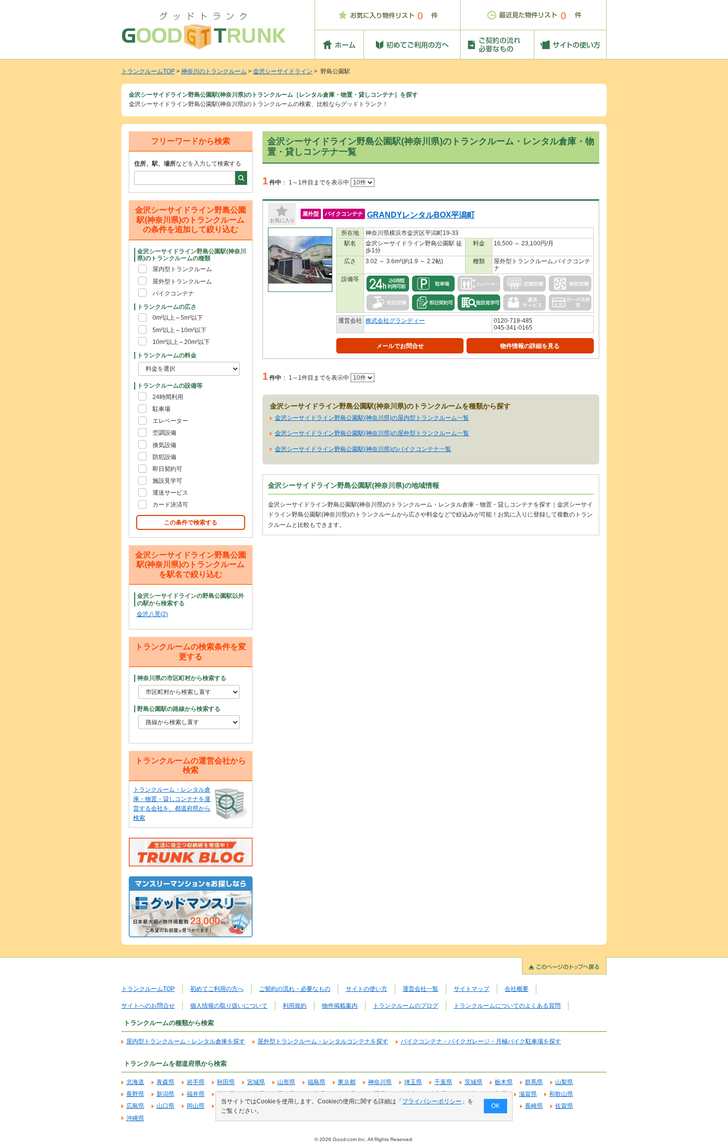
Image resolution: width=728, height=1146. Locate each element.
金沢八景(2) (152, 614)
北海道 (135, 1082)
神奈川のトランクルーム (214, 71)
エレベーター (170, 420)
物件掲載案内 (340, 1005)
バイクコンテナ (173, 293)
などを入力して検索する (187, 163)
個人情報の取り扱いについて (228, 1005)
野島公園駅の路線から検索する (178, 708)
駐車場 (161, 408)
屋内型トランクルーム (182, 269)
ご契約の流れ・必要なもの (294, 988)
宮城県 (256, 1082)
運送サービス (170, 492)
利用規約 (295, 1005)
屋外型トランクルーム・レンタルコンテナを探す (323, 1041)
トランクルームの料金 (167, 355)
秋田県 (226, 1082)
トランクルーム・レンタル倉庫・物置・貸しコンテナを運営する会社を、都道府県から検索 (171, 804)
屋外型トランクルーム (182, 281)
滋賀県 (528, 1093)
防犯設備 (164, 457)
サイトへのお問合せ (148, 1005)
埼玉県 (413, 1082)
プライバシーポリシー (432, 1101)
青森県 (165, 1082)
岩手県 (196, 1082)
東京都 (347, 1082)
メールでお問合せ (400, 346)
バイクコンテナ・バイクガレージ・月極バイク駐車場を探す (481, 1041)
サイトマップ (471, 988)
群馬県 (534, 1082)
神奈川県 (380, 1082)
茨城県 (473, 1082)
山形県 (286, 1082)
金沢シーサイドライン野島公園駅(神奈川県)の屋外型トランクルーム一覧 (372, 433)
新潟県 (165, 1093)
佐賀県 (564, 1105)
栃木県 (504, 1082)
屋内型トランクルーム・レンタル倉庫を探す (185, 1041)
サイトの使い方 (366, 988)
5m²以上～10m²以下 (180, 330)
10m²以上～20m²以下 (181, 342)
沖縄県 (135, 1118)
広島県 (135, 1105)
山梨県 (564, 1082)
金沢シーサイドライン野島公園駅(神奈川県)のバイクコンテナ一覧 (363, 449)
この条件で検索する (190, 522)
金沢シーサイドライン (282, 71)
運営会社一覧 (420, 988)
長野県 (135, 1093)
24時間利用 (168, 397)
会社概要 (516, 988)
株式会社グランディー (395, 320)
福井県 (196, 1093)
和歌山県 (561, 1093)
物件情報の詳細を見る (530, 346)
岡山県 (196, 1105)
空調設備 (164, 432)
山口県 (165, 1105)
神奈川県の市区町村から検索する (181, 678)
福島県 (316, 1082)
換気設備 (164, 445)
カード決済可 (170, 504)
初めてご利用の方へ (217, 988)
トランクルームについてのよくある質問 (507, 1005)
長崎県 (534, 1105)
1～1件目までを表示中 (320, 182)
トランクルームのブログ (405, 1005)
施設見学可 (167, 480)
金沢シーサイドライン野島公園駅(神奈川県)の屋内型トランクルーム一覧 (372, 417)
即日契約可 (167, 468)
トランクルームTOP (148, 71)
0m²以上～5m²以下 (178, 317)
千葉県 (443, 1082)
